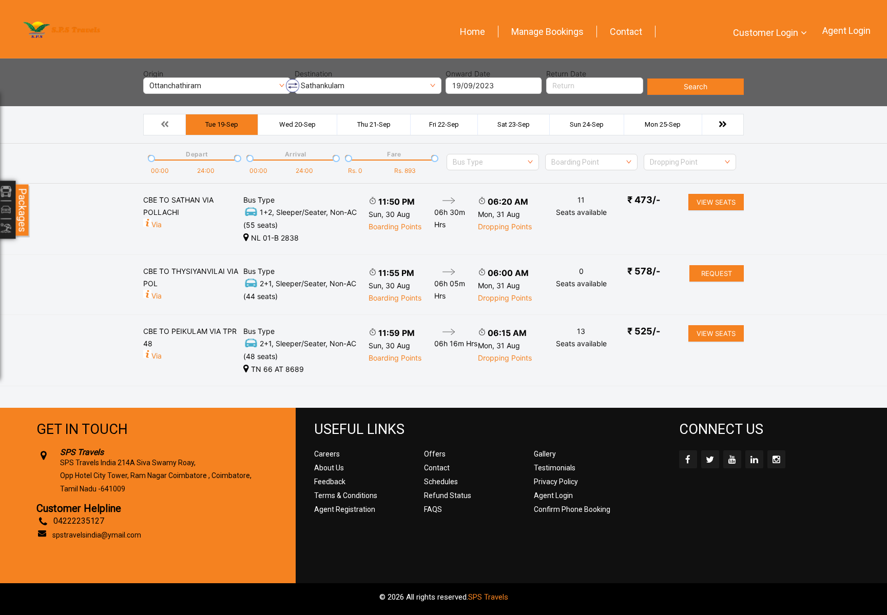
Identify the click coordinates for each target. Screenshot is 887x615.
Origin (153, 73)
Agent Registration (344, 509)
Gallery (545, 454)
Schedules (441, 482)
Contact (626, 31)
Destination (313, 73)
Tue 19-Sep (221, 124)
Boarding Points (395, 226)
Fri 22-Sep (444, 124)
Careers (327, 454)
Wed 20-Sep (297, 124)
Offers (435, 454)
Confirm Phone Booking (572, 509)
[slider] (150, 157)
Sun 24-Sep (587, 124)
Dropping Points (505, 226)
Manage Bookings (547, 31)
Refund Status (447, 495)
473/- (643, 199)
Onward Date (468, 73)
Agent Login (846, 30)
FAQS (433, 509)
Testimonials (554, 468)
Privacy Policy (556, 482)
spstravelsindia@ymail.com (96, 535)
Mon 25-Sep (663, 124)
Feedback (329, 482)
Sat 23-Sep (513, 124)
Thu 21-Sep (374, 124)
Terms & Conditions (345, 495)
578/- (643, 271)
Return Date (566, 73)
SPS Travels (488, 597)
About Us (329, 468)
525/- (643, 331)
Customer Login (765, 32)
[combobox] (493, 162)
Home (472, 31)
